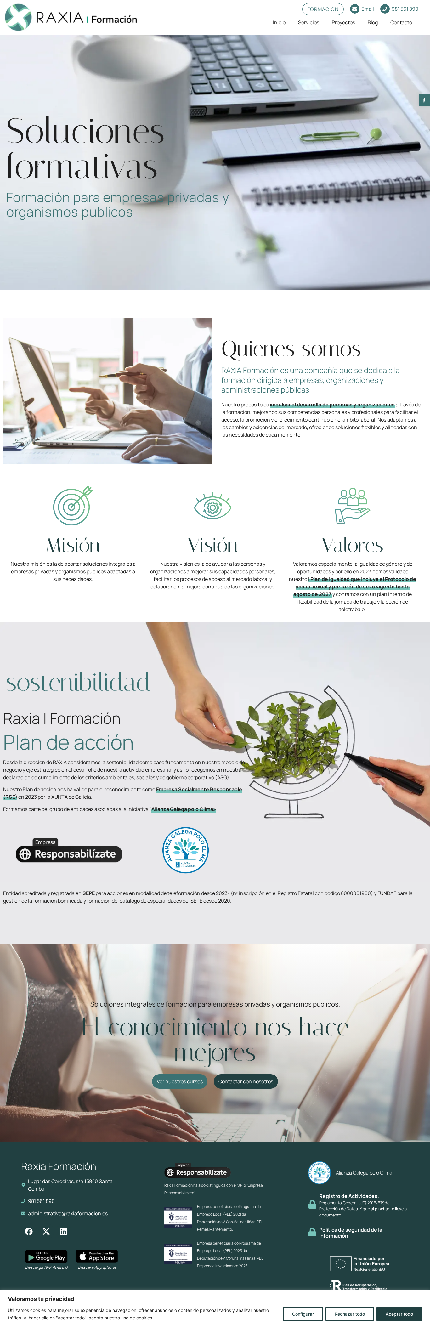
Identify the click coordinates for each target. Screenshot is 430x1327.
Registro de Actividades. (349, 1196)
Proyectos (343, 22)
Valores (352, 545)
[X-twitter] (46, 1231)
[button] (424, 100)
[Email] (354, 9)
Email (367, 8)
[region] (215, 1308)
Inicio (279, 22)
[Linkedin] (63, 1231)
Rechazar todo (350, 1314)
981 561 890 (405, 8)
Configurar (303, 1314)
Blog (373, 22)
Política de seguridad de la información (350, 1232)
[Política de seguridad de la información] (312, 1232)
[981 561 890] (385, 9)
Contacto (401, 22)
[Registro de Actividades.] (312, 1204)
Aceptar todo (399, 1314)
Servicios (308, 22)
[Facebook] (29, 1231)
